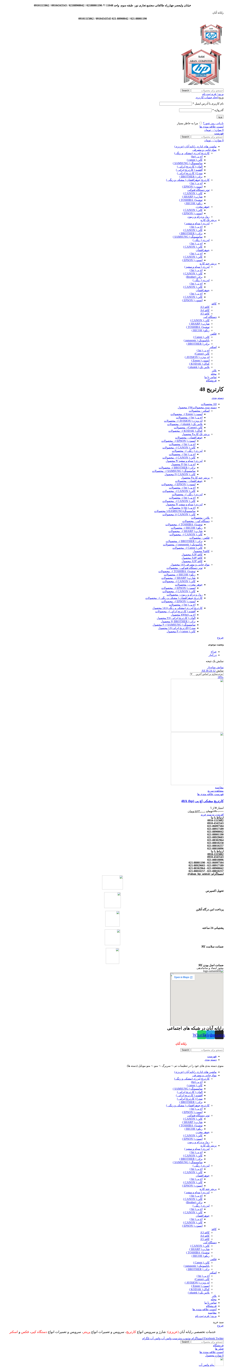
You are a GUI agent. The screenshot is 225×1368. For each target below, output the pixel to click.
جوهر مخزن (203, 206)
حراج (214, 651)
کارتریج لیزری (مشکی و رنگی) (192, 153)
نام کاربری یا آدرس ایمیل (208, 103)
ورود (220, 116)
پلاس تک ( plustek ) (199, 367)
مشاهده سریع (216, 790)
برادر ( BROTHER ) (190, 176)
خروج (220, 637)
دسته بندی (218, 397)
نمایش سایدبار (215, 667)
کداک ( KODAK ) (199, 363)
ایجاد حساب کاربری (206, 97)
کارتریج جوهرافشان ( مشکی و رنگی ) (188, 179)
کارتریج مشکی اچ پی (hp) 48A (202, 801)
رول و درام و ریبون (198, 216)
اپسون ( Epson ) (200, 360)
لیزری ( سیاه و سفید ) (197, 223)
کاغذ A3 (205, 306)
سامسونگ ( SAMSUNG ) (187, 163)
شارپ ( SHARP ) (192, 196)
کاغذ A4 (205, 310)
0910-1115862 (215, 854)
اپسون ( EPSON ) (192, 186)
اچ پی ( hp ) (196, 183)
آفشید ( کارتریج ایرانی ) (189, 169)
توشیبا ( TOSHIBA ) (190, 199)
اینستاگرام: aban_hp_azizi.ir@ (206, 873)
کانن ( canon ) (194, 159)
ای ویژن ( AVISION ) (197, 357)
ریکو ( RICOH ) (193, 203)
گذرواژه (218, 110)
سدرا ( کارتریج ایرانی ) (189, 173)
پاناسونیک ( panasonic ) (197, 340)
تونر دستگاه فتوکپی (198, 189)
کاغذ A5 (205, 313)
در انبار (213, 654)
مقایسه (212, 1312)
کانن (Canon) (202, 353)
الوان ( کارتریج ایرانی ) (189, 166)
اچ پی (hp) (196, 156)
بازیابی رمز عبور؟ (213, 123)
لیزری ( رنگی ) (201, 240)
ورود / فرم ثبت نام (206, 1316)
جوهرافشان (203, 250)
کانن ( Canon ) (201, 337)
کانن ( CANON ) (192, 193)
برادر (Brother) (194, 276)
